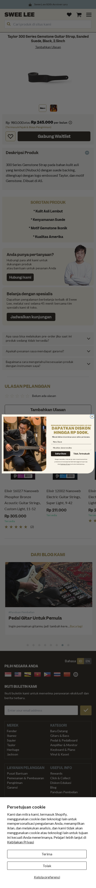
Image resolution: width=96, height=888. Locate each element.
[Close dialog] (92, 416)
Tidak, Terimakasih (81, 454)
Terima (47, 854)
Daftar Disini (60, 454)
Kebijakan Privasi (20, 842)
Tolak (47, 866)
